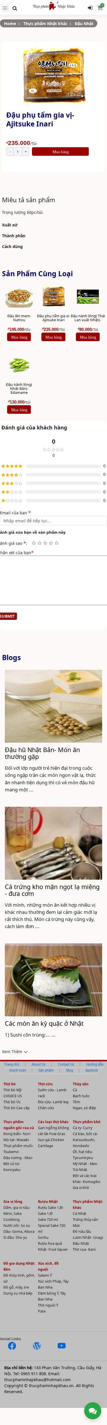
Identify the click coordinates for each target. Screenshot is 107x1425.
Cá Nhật (79, 1213)
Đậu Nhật (84, 23)
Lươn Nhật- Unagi (88, 1237)
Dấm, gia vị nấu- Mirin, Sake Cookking (16, 1213)
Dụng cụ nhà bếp (18, 1293)
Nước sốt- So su (16, 1225)
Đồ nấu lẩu (82, 1231)
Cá (75, 1090)
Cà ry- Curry (82, 1127)
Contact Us (66, 1064)
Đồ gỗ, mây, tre (16, 1287)
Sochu (43, 1237)
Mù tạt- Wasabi (16, 1139)
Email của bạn (15, 513)
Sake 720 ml (48, 1219)
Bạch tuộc (81, 1096)
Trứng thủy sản (85, 1219)
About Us (38, 1064)
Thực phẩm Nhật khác (45, 23)
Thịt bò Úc (12, 1102)
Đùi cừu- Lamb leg (53, 1102)
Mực (76, 1225)
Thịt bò (9, 1084)
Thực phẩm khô (86, 1121)
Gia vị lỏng (12, 1201)
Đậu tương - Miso (18, 1157)
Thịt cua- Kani (84, 1249)
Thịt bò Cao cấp (16, 1107)
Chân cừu (46, 1107)
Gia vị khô (81, 1187)
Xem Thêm (12, 1051)
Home (10, 23)
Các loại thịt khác (53, 1121)
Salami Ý (45, 1275)
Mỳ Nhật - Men (85, 1163)
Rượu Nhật (48, 1201)
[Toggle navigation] (5, 8)
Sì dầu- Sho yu (15, 1237)
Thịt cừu (45, 1084)
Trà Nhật (80, 1169)
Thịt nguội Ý (48, 1305)
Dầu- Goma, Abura (19, 1231)
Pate (42, 1311)
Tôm (76, 1102)
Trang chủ (11, 1064)
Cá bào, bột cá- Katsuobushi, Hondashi (85, 1139)
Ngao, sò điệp (84, 1107)
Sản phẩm (46, 1070)
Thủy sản (80, 1084)
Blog (69, 1070)
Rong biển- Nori (16, 1133)
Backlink (92, 1070)
